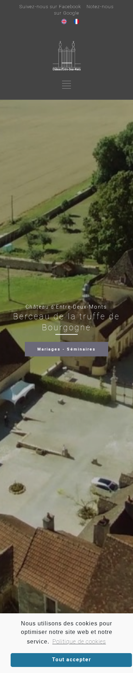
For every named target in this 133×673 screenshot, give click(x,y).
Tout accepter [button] (71, 660)
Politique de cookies (79, 641)
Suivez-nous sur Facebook (50, 6)
